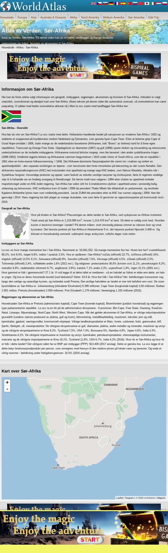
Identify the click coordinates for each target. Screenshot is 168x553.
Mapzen (161, 497)
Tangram (129, 497)
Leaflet (119, 497)
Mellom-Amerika (113, 17)
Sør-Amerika (136, 17)
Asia (33, 17)
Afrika (73, 17)
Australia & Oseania (53, 17)
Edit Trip (153, 17)
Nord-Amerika (90, 17)
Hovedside (7, 17)
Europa (22, 17)
